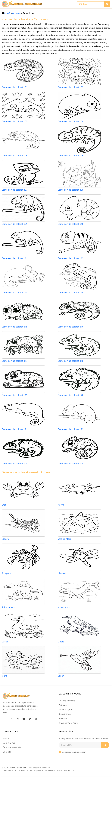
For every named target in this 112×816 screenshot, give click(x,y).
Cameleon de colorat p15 (14, 326)
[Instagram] (17, 718)
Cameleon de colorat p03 (14, 121)
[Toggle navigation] (61, 4)
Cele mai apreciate (12, 747)
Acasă (7, 13)
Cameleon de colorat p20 (70, 395)
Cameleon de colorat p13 (14, 292)
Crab (4, 504)
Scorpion (6, 573)
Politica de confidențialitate (31, 770)
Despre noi (69, 770)
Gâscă (5, 641)
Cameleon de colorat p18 (70, 361)
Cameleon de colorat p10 (70, 224)
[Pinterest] (11, 718)
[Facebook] (5, 718)
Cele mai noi (9, 743)
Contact (7, 751)
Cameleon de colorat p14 (70, 292)
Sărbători (63, 718)
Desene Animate (67, 700)
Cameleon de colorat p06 (70, 155)
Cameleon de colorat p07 (14, 190)
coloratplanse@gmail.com (74, 752)
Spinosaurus (8, 607)
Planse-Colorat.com (17, 768)
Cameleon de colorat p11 (14, 258)
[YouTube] (23, 718)
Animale (16, 13)
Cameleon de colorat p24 (70, 463)
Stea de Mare (64, 538)
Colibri (61, 675)
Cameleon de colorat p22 (70, 429)
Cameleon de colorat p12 (70, 258)
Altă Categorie (66, 709)
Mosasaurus (64, 607)
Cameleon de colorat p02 (70, 87)
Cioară (61, 641)
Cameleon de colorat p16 (70, 326)
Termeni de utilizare (53, 770)
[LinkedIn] (35, 718)
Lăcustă (6, 538)
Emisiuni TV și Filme (68, 723)
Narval (61, 504)
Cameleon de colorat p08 (70, 190)
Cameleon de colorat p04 (70, 121)
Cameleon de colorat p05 (14, 155)
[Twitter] (29, 718)
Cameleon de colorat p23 (14, 463)
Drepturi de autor (9, 770)
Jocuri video (65, 714)
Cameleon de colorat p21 (14, 429)
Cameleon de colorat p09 (14, 224)
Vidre (4, 675)
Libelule (62, 573)
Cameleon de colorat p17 (14, 361)
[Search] (107, 4)
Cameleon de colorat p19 (14, 395)
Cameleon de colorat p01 (14, 87)
